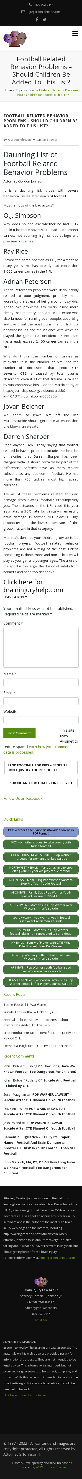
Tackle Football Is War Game (24, 1004)
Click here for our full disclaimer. (25, 1395)
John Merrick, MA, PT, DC (23, 1162)
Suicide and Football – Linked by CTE (42, 783)
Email (9, 692)
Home (8, 90)
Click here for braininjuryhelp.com (33, 585)
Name (9, 673)
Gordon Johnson (19, 139)
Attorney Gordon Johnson (23, 181)
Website (10, 711)
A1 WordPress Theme (51, 1467)
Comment (13, 623)
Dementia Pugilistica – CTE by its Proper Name (38, 1046)
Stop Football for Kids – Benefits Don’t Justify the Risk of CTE (37, 767)
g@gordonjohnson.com (44, 12)
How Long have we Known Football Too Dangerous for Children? (39, 1167)
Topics (20, 90)
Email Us (41, 1320)
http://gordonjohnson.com (57, 1258)
